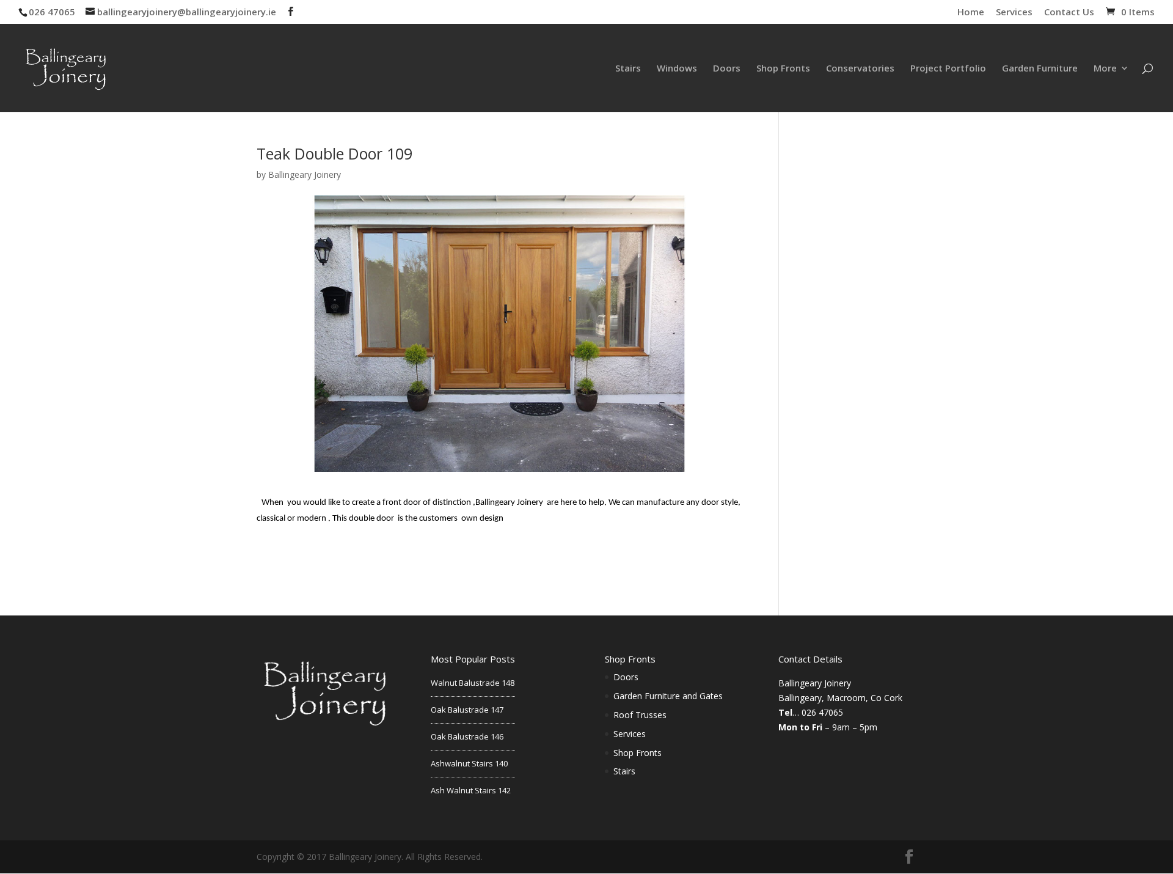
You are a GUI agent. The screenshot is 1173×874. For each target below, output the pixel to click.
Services (1014, 12)
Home (970, 12)
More (1105, 69)
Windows (677, 69)
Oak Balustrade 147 (467, 709)
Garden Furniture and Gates (668, 696)
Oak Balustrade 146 (467, 736)
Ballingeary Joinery (304, 174)
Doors (726, 69)
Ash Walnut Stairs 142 (471, 790)
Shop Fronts (783, 69)
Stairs (628, 69)
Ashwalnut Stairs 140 (469, 763)
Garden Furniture (1040, 69)
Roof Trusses (640, 715)
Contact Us (1069, 12)
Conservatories (860, 69)
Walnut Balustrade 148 (472, 682)
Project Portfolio (948, 69)
